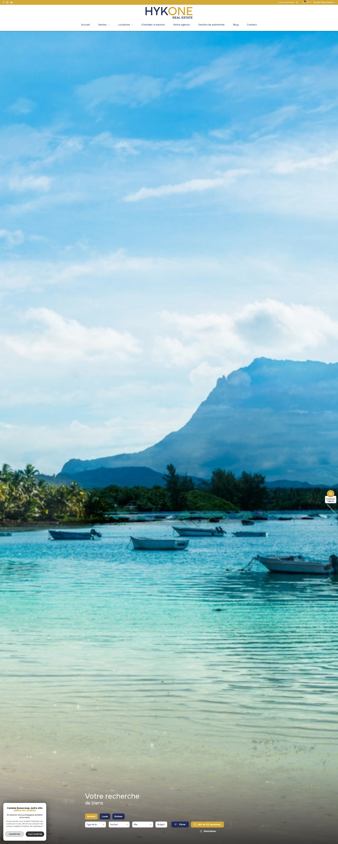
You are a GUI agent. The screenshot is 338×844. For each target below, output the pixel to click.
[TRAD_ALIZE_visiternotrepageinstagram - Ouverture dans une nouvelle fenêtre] (7, 2)
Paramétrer (14, 834)
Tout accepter (35, 834)
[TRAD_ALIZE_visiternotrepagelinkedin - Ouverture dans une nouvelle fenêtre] (11, 2)
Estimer (118, 816)
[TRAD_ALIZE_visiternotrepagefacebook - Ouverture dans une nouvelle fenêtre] (3, 2)
